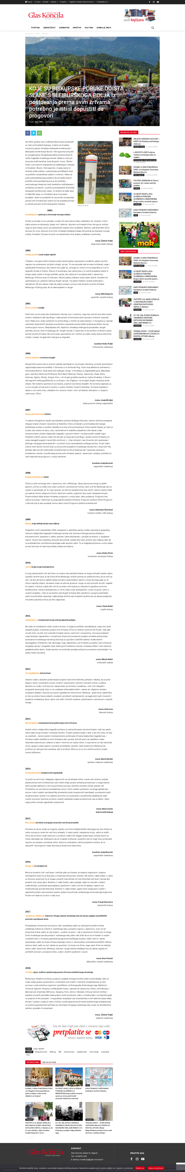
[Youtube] (158, 2)
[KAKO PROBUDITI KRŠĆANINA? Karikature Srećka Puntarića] (99, 1077)
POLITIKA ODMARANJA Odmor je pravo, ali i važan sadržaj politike (146, 183)
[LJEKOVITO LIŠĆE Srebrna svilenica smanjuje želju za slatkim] (125, 155)
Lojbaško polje (82, 1052)
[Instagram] (154, 2)
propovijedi (105, 1052)
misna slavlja (94, 1052)
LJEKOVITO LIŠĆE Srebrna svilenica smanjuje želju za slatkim (145, 154)
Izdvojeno (59, 1085)
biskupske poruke (41, 1052)
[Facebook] (149, 2)
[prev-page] (26, 1137)
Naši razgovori (30, 1085)
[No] (182, 1168)
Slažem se (140, 1168)
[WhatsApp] (39, 133)
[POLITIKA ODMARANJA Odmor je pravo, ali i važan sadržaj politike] (125, 183)
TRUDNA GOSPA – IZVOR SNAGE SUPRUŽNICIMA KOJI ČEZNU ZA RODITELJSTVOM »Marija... (147, 333)
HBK (60, 1052)
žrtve (28, 1055)
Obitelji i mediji (139, 147)
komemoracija (69, 1052)
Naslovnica (29, 34)
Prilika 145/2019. (38, 1049)
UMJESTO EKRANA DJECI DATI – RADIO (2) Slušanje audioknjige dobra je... (147, 141)
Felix (87, 1085)
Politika (136, 188)
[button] (153, 28)
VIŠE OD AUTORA (49, 1062)
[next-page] (30, 1137)
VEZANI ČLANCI (33, 1062)
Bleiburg (53, 1052)
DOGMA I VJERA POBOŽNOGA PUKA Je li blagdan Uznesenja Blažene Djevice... (146, 169)
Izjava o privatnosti (156, 1168)
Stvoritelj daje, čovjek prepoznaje (145, 160)
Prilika (37, 34)
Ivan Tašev (39, 122)
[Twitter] (33, 133)
